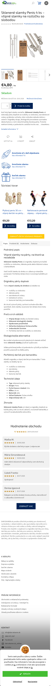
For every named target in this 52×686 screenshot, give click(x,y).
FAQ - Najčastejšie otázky (10, 580)
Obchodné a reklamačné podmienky (15, 599)
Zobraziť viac (26, 506)
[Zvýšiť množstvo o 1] (10, 104)
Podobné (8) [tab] (14, 243)
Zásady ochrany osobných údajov (14, 609)
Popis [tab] (5, 243)
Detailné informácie (8, 129)
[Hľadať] (33, 3)
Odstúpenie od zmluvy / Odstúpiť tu (14, 603)
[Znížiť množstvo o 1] (10, 107)
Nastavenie (32, 681)
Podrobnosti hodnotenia (33, 24)
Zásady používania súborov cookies (14, 612)
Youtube (8, 647)
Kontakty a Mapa (7, 577)
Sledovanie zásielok (8, 574)
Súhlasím (27, 674)
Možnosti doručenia (34, 99)
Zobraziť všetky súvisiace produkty (26, 236)
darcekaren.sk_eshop (13, 643)
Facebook (9, 640)
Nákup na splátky (7, 561)
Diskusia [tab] (34, 243)
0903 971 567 (10, 636)
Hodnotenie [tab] (24, 243)
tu (15, 665)
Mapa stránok (6, 571)
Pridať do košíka (24, 106)
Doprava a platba (7, 564)
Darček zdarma (7, 567)
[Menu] (46, 3)
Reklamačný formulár (9, 606)
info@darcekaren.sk (12, 632)
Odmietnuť (17, 681)
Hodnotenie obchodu (26, 426)
